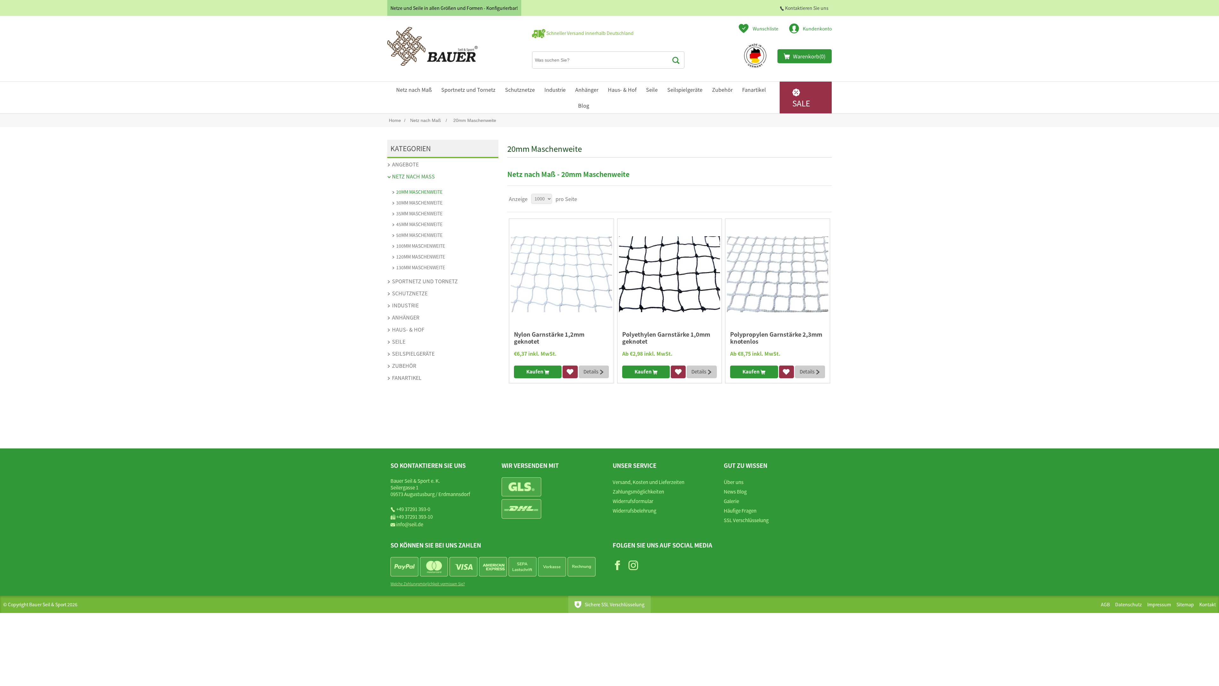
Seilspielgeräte (685, 89)
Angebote (405, 164)
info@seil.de (409, 524)
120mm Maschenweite (420, 256)
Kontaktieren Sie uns (806, 8)
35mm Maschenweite (419, 213)
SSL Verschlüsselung (746, 520)
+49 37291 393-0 (413, 509)
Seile (652, 89)
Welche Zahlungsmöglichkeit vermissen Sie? (427, 583)
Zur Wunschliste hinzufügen (569, 372)
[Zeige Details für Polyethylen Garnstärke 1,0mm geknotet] (669, 274)
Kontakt (1207, 604)
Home (395, 120)
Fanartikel (754, 89)
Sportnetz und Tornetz (468, 89)
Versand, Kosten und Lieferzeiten (648, 482)
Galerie (731, 501)
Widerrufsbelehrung (634, 510)
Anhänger (586, 89)
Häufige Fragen (740, 510)
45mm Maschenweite (419, 224)
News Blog (735, 491)
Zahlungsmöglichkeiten (638, 491)
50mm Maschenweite (419, 235)
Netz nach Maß (414, 89)
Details (591, 371)
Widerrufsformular (633, 501)
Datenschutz (1128, 604)
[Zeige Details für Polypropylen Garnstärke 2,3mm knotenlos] (777, 274)
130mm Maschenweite (420, 267)
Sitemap (1185, 604)
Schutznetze (520, 89)
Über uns (733, 482)
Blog (583, 105)
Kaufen (535, 371)
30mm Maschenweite (419, 202)
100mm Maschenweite (420, 246)
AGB (1105, 604)
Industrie (555, 89)
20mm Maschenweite (419, 192)
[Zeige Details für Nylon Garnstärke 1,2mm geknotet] (561, 274)
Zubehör (722, 89)
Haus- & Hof (622, 89)
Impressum (1159, 604)
